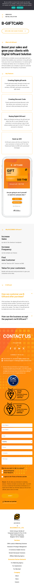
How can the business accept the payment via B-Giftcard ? (15, 317)
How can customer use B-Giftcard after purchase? (13, 295)
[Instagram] (15, 348)
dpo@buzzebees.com (23, 489)
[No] (31, 5)
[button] (17, 295)
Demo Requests (8, 472)
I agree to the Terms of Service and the (16, 477)
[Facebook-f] (10, 348)
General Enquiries (9, 471)
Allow (13, 7)
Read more (20, 7)
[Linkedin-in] (19, 348)
